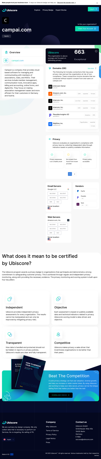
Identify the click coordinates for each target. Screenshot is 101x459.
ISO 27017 (63, 193)
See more (91, 68)
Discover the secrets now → (66, 2)
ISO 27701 (63, 197)
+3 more (92, 101)
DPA (94, 115)
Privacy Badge (48, 10)
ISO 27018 (53, 197)
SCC (58, 202)
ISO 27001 (53, 193)
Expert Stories (61, 10)
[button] (96, 51)
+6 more (93, 93)
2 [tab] (74, 174)
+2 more (93, 126)
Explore (37, 10)
